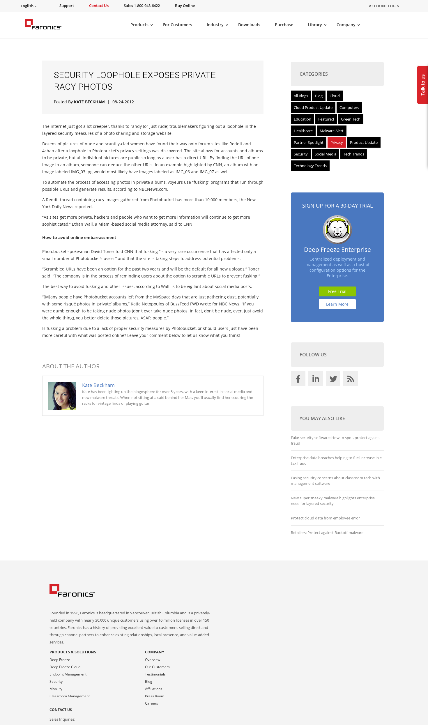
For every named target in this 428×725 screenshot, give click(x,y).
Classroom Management (69, 696)
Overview (152, 659)
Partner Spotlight (308, 142)
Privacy (336, 142)
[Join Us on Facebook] (299, 380)
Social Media (325, 154)
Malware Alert (332, 130)
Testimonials (155, 674)
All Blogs (301, 95)
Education (302, 119)
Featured (326, 119)
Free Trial (337, 291)
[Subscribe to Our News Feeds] (351, 380)
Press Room (154, 696)
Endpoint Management (67, 674)
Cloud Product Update (313, 107)
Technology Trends (310, 165)
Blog (319, 95)
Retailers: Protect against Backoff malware (327, 532)
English (27, 5)
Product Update (364, 142)
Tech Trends (353, 154)
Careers (151, 703)
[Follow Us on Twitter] (334, 380)
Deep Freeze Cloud (64, 666)
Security (301, 154)
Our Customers (157, 666)
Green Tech (350, 119)
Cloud (335, 95)
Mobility (55, 688)
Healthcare (303, 130)
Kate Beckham (89, 102)
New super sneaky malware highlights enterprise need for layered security (333, 500)
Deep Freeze (59, 659)
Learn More (337, 304)
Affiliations (153, 688)
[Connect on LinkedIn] (316, 380)
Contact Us (60, 709)
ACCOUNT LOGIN (384, 5)
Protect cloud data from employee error (325, 518)
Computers (349, 107)
